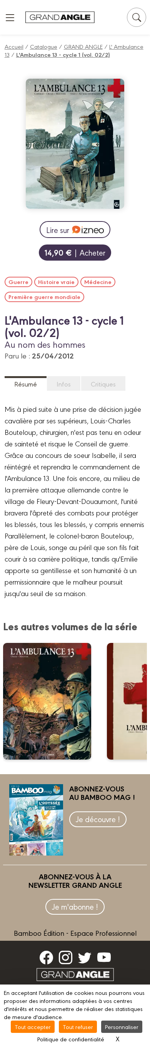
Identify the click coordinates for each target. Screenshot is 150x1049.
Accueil (14, 46)
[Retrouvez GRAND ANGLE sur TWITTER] (85, 957)
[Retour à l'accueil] (60, 17)
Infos (64, 383)
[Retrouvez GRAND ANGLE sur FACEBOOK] (46, 957)
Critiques (103, 383)
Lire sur (57, 230)
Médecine (98, 282)
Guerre (18, 282)
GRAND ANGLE (83, 46)
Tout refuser (78, 1027)
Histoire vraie (56, 282)
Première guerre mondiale (44, 296)
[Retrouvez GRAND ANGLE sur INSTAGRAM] (65, 957)
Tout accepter (33, 1027)
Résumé (25, 383)
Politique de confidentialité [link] (70, 1039)
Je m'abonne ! (75, 906)
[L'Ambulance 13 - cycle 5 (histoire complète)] (52, 701)
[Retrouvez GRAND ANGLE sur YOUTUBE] (104, 957)
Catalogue (43, 46)
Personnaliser (121, 1027)
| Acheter (75, 252)
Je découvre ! (98, 819)
